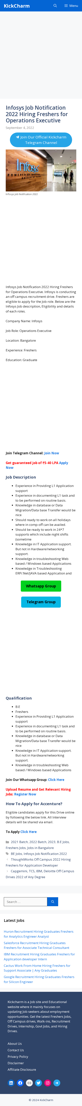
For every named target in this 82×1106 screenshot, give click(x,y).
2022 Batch (37, 842)
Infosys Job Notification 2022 (45, 853)
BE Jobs (16, 853)
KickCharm (17, 5)
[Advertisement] (41, 56)
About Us (15, 1043)
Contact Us (16, 1050)
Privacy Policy (18, 1056)
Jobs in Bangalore (40, 848)
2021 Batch (19, 842)
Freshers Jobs (16, 848)
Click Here (28, 832)
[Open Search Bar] (55, 5)
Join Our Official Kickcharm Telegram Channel (43, 139)
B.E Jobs (63, 842)
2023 (51, 842)
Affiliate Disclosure (22, 1069)
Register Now (25, 794)
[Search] (52, 901)
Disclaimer (16, 1063)
